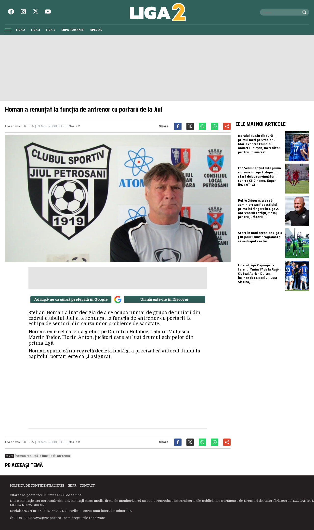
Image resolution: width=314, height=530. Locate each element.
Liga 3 (35, 29)
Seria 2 (74, 126)
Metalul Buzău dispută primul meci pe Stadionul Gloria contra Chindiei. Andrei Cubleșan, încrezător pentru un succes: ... (259, 144)
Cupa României (72, 29)
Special (96, 29)
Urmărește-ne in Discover (164, 299)
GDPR (72, 485)
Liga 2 (20, 29)
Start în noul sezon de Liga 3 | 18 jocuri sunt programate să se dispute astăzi (260, 237)
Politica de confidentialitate (37, 485)
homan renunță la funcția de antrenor (42, 456)
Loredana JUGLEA (19, 126)
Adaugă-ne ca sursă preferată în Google (71, 299)
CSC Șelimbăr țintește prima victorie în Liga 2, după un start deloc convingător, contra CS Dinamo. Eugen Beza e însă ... (259, 176)
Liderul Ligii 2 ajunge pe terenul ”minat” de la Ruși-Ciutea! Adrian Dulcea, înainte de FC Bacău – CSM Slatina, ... (258, 273)
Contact (87, 485)
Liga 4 (50, 29)
